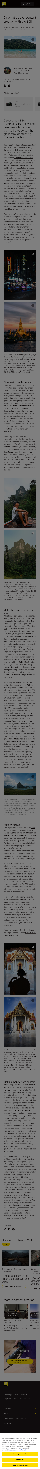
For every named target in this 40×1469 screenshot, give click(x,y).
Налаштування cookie (19, 1454)
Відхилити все (20, 1460)
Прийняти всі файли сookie (20, 1465)
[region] (20, 1451)
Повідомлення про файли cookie (17, 1450)
